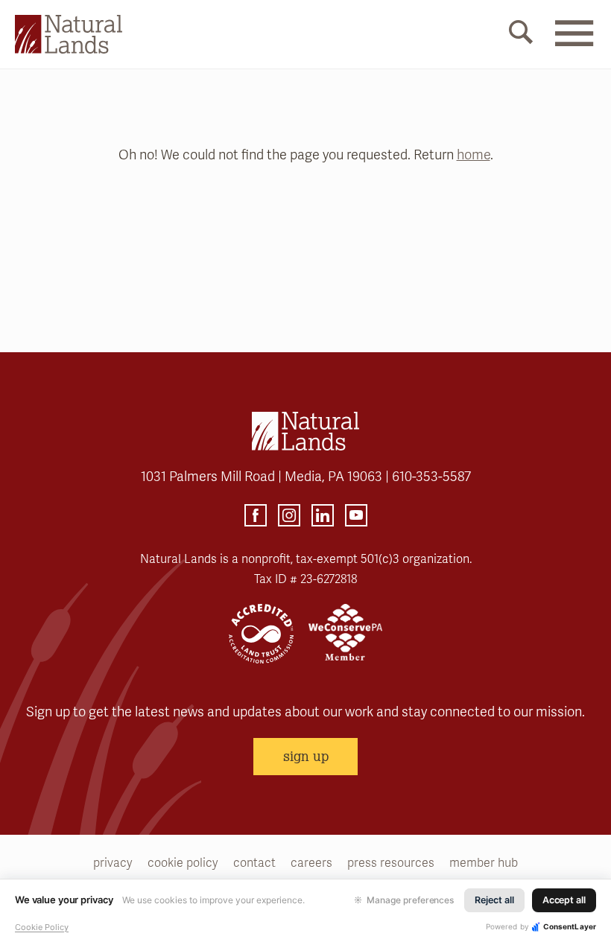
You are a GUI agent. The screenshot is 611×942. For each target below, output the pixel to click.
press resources (390, 863)
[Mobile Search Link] (521, 35)
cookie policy (183, 863)
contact (254, 863)
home (473, 155)
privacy (113, 863)
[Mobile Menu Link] (573, 42)
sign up (306, 756)
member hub (483, 863)
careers (311, 863)
